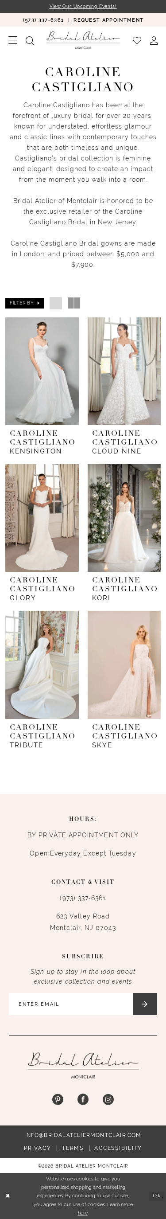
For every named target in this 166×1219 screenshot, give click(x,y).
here (83, 1213)
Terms (73, 1148)
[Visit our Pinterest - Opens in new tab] (58, 1100)
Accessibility (118, 1148)
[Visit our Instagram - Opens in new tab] (108, 1100)
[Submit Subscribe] (145, 1004)
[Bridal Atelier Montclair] (83, 40)
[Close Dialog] (8, 1196)
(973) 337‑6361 (83, 898)
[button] (12, 40)
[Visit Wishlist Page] (136, 40)
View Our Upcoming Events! (83, 6)
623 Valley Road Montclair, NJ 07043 (83, 922)
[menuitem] (43, 20)
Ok (157, 1195)
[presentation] (42, 371)
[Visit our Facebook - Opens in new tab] (83, 1100)
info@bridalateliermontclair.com (82, 1135)
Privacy (37, 1148)
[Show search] (29, 40)
